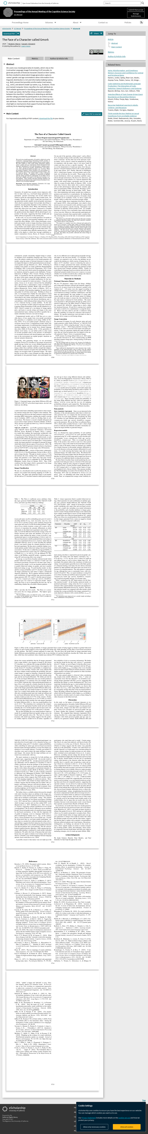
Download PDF (9, 33)
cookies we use (124, 1118)
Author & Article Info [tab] (59, 58)
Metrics (111, 52)
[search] (143, 3)
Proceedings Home (20, 22)
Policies (128, 22)
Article (110, 39)
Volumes (49, 22)
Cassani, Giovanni (28, 44)
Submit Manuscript (135, 10)
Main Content (12, 113)
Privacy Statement (89, 1118)
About (75, 22)
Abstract (10, 64)
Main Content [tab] (14, 58)
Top (144, 1100)
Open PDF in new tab (93, 114)
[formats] (18, 33)
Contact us (103, 22)
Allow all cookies (126, 1127)
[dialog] (111, 1117)
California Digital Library (10, 1117)
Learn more (25, 46)
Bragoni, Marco (14, 44)
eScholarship (6, 28)
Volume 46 (76, 28)
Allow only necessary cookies (94, 1127)
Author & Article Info (117, 56)
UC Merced (18, 14)
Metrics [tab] (35, 58)
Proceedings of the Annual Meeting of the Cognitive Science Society (47, 28)
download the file (46, 118)
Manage (136, 14)
